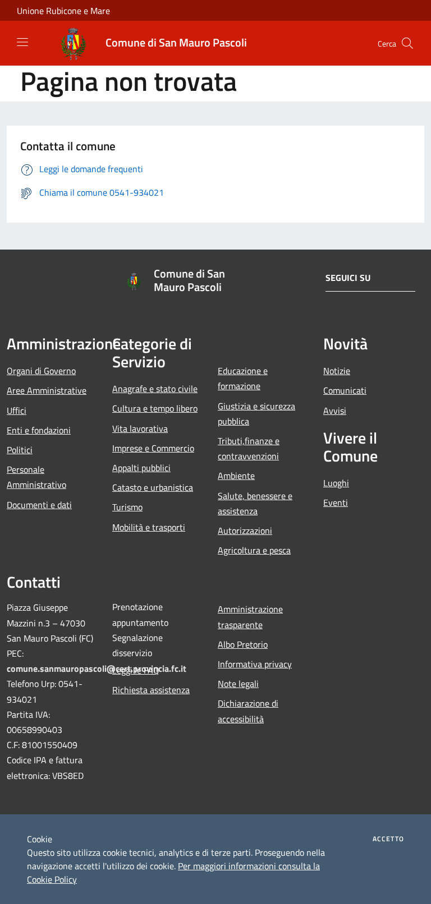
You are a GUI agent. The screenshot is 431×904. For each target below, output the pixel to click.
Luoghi (336, 483)
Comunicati (344, 390)
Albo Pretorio (243, 644)
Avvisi (334, 410)
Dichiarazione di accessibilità (248, 711)
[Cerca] (407, 43)
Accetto (388, 839)
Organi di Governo (41, 370)
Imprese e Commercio (153, 448)
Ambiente (236, 475)
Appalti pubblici (141, 467)
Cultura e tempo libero (155, 408)
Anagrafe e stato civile (155, 388)
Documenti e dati (39, 504)
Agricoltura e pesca (254, 550)
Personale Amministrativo (36, 477)
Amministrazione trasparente (250, 616)
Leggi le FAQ (135, 670)
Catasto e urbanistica (152, 487)
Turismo (127, 507)
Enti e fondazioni (39, 430)
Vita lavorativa (140, 428)
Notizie (336, 370)
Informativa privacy (255, 664)
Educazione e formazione (243, 378)
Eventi (335, 502)
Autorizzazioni (245, 530)
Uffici (16, 410)
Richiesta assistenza (151, 690)
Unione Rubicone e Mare (63, 10)
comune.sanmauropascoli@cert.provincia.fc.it (96, 668)
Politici (20, 449)
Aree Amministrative (46, 390)
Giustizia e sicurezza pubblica (256, 413)
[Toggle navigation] (22, 42)
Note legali (238, 683)
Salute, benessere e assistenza (255, 503)
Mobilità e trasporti (148, 527)
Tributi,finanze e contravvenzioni (248, 448)
